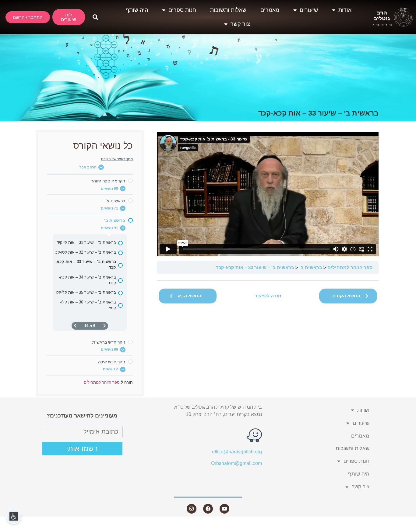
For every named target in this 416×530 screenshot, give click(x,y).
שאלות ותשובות (228, 10)
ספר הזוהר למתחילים (349, 267)
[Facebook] (208, 509)
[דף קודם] (104, 326)
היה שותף (137, 10)
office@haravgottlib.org (237, 451)
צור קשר (240, 24)
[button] (95, 17)
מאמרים (269, 10)
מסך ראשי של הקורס (117, 159)
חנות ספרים (182, 10)
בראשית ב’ (310, 267)
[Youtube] (224, 509)
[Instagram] (191, 509)
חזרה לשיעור (268, 295)
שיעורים (309, 10)
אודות (344, 10)
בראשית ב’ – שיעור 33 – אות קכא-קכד (255, 267)
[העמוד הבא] (75, 326)
